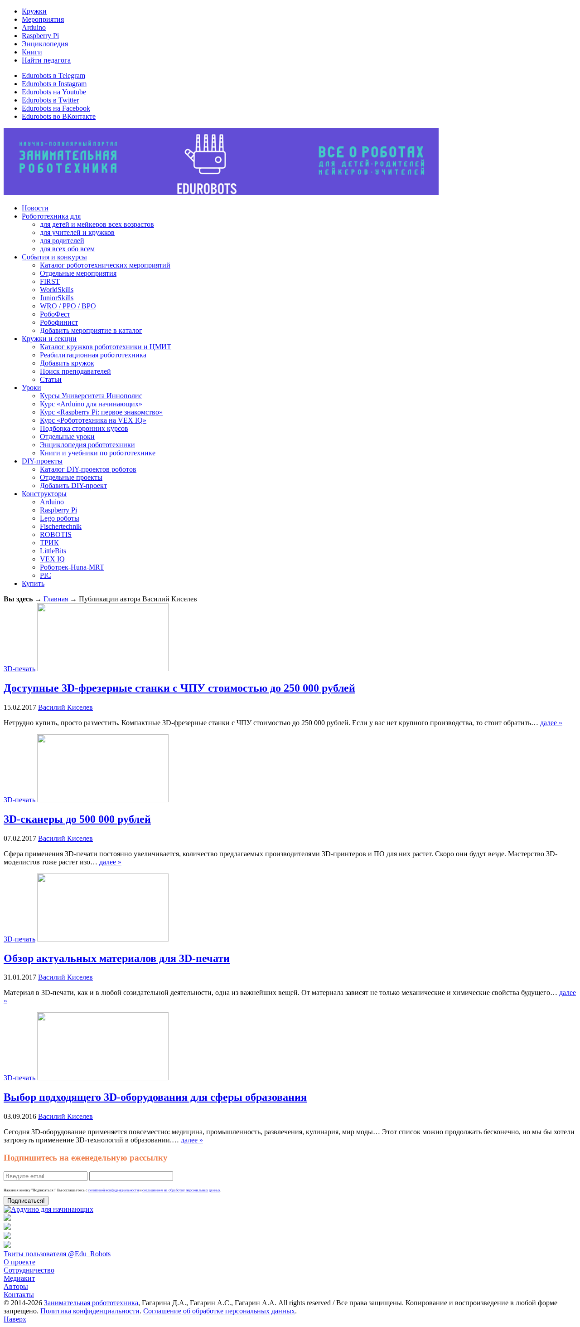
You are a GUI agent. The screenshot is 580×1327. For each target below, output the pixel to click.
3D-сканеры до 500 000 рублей (77, 819)
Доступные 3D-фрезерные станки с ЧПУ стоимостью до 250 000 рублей (179, 688)
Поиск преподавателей (75, 371)
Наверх (15, 1319)
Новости (35, 208)
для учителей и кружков (77, 232)
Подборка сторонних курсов (84, 428)
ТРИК (49, 542)
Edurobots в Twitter (50, 100)
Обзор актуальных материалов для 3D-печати (117, 958)
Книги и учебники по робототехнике (97, 453)
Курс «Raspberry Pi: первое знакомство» (101, 412)
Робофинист (59, 322)
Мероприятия (43, 19)
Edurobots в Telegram (53, 75)
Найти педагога (46, 60)
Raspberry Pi (40, 35)
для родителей (62, 240)
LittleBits (53, 551)
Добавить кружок (67, 363)
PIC (45, 575)
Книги (32, 52)
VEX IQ (52, 559)
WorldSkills (56, 289)
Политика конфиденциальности (90, 1311)
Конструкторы (44, 494)
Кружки (34, 11)
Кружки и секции (49, 338)
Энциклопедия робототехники (87, 445)
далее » (551, 723)
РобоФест (55, 314)
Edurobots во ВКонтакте (59, 116)
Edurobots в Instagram (54, 84)
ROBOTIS (56, 534)
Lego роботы (59, 518)
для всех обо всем (67, 249)
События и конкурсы (54, 257)
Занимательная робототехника (91, 1303)
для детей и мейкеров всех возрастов (97, 224)
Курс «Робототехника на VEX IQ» (93, 420)
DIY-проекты (42, 461)
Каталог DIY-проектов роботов (88, 469)
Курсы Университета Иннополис (91, 396)
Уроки (31, 387)
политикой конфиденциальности (113, 1190)
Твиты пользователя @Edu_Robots (57, 1254)
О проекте (19, 1262)
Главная (56, 599)
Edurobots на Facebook (56, 108)
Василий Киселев (65, 707)
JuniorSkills (56, 298)
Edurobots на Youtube (54, 92)
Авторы (16, 1286)
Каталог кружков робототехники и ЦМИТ (105, 347)
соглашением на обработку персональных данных (181, 1190)
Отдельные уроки (67, 436)
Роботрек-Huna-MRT (72, 567)
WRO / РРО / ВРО (68, 306)
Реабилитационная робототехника (93, 355)
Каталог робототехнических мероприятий (105, 265)
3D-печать (19, 669)
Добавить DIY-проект (73, 485)
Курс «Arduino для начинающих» (91, 404)
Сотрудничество (29, 1270)
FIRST (50, 281)
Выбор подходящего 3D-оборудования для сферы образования (155, 1097)
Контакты (19, 1294)
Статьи (51, 379)
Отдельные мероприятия (78, 273)
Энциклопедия (45, 44)
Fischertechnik (61, 526)
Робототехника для (51, 216)
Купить (33, 583)
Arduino (34, 27)
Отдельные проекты (71, 477)
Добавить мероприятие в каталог (91, 330)
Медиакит (19, 1278)
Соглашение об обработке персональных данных (219, 1311)
